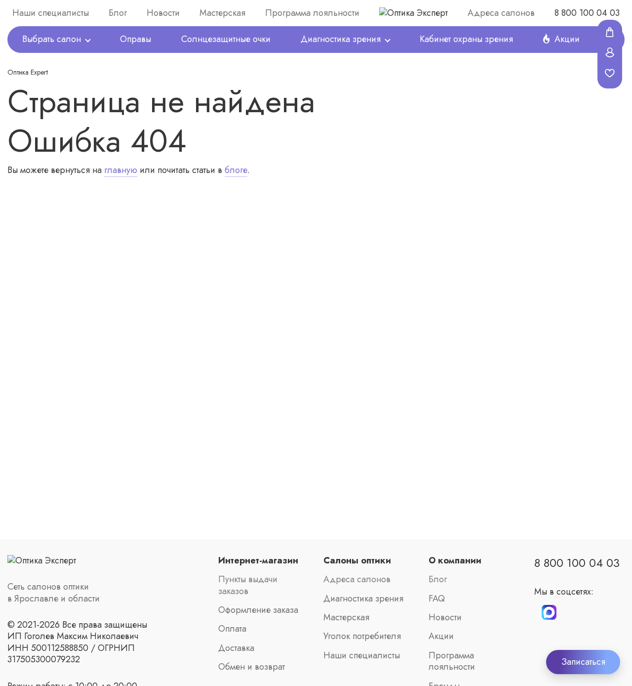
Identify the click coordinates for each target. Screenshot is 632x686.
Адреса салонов (501, 13)
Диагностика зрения (341, 39)
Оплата (232, 629)
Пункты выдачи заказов (247, 585)
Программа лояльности (312, 13)
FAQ (437, 598)
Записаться (583, 661)
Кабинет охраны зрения (466, 39)
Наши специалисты (50, 13)
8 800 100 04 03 (587, 13)
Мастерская (222, 13)
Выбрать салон (51, 39)
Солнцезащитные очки (226, 39)
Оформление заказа (258, 610)
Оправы (135, 39)
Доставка (236, 648)
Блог (118, 13)
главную (120, 170)
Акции (441, 636)
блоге (236, 170)
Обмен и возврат (251, 667)
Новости (163, 13)
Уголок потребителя (362, 636)
